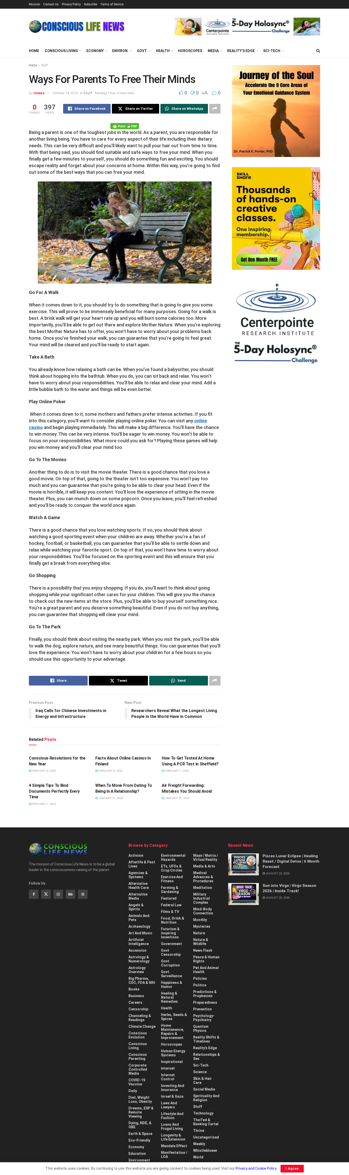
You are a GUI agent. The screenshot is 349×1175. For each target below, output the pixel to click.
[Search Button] (318, 50)
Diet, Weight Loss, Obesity (140, 1099)
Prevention (202, 1009)
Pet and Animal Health (206, 970)
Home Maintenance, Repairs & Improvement (172, 1031)
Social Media (204, 1089)
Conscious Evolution (138, 1035)
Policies (200, 978)
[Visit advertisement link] (247, 26)
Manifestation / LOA (174, 1154)
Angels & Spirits (136, 907)
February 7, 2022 (176, 771)
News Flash (202, 950)
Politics (199, 985)
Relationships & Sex (206, 1056)
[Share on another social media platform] (214, 109)
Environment (139, 1160)
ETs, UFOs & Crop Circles (171, 868)
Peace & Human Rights (206, 959)
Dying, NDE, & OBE (140, 1125)
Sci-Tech (271, 51)
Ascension (137, 950)
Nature (199, 933)
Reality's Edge (205, 1048)
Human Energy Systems (173, 1053)
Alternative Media (138, 896)
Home (34, 51)
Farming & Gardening (170, 890)
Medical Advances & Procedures (203, 877)
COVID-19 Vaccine (137, 1082)
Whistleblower (205, 1150)
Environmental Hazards (173, 857)
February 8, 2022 (43, 771)
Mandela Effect (174, 1146)
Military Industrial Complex (201, 898)
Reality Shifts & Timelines (206, 1039)
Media (213, 51)
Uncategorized (206, 1137)
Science (200, 1072)
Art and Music (140, 933)
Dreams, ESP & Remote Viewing (141, 1112)
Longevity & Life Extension (173, 1137)
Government (171, 944)
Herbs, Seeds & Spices (174, 1017)
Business (136, 996)
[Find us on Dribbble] (83, 894)
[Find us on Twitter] (46, 894)
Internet (168, 1068)
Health (163, 51)
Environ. (120, 51)
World (198, 1157)
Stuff (44, 65)
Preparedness (205, 1002)
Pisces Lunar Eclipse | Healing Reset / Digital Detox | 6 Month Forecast (291, 861)
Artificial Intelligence (139, 942)
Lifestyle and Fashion (172, 1116)
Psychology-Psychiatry (204, 1018)
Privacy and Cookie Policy (256, 1168)
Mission (34, 4)
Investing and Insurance (172, 1088)
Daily (133, 1091)
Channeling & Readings (140, 1018)
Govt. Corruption (170, 963)
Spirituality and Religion (206, 1098)
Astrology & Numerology (139, 959)
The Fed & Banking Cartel (205, 1122)
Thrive (198, 1131)
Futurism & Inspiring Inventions (170, 933)
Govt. (142, 51)
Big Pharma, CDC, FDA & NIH (142, 980)
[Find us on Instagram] (58, 894)
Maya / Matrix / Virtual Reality (205, 857)
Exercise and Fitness (172, 879)
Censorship (138, 1009)
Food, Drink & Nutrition (172, 920)
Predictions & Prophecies (205, 994)
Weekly (199, 1144)
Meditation (202, 888)
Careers (135, 1002)
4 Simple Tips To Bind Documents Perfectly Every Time (54, 791)
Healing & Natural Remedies (169, 997)
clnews (38, 93)
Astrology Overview (137, 970)
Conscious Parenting (138, 1056)
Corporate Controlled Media (138, 1069)
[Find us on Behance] (70, 894)
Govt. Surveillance (171, 974)
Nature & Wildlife (200, 942)
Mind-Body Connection (203, 911)
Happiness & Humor (171, 985)
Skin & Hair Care (202, 1080)
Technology (203, 1113)
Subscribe (90, 4)
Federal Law (171, 905)
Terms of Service (111, 4)
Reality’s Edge (241, 51)
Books (134, 989)
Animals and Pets (139, 918)
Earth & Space (140, 1134)
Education (137, 1154)
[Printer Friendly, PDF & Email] (124, 126)
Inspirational (172, 1062)
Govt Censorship (171, 952)
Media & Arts (204, 866)
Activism (136, 855)
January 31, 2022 (110, 798)
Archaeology (139, 926)
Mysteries (201, 926)
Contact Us (51, 4)
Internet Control (168, 1077)
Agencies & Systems (138, 875)
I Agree (292, 1168)
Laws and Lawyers (169, 1105)
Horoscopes (190, 51)
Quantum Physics (200, 1028)
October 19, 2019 (65, 93)
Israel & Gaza (172, 1096)
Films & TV (170, 912)
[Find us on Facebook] (34, 894)
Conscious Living (61, 51)
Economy (95, 51)
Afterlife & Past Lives (142, 864)
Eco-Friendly (139, 1140)
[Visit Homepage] (77, 26)
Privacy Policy (71, 4)
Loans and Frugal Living (172, 1126)
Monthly (200, 920)
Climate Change (142, 1026)
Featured (169, 898)
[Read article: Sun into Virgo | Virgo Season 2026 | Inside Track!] (243, 894)
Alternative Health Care (139, 886)
